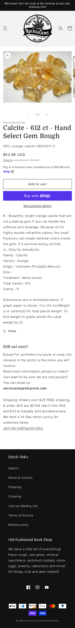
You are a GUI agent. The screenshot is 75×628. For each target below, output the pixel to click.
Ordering (14, 496)
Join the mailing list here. (23, 428)
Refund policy (18, 524)
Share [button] (12, 331)
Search (13, 468)
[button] (5, 28)
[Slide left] (28, 114)
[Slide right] (46, 114)
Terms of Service (20, 515)
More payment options (38, 205)
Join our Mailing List (23, 506)
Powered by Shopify (49, 621)
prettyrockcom (32, 621)
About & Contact (20, 477)
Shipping (8, 160)
